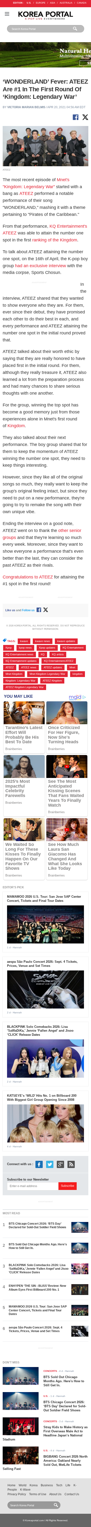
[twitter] (50, 1164)
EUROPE (40, 3)
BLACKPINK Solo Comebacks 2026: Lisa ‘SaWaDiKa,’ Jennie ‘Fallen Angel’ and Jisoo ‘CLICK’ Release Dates (40, 1031)
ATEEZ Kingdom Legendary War (25, 687)
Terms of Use (37, 1494)
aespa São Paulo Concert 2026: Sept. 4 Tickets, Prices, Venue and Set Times (42, 964)
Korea (34, 1485)
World (22, 1485)
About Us (55, 1494)
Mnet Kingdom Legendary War (47, 673)
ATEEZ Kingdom (52, 680)
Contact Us (72, 1494)
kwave (24, 641)
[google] (60, 1164)
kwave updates (66, 641)
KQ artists (58, 654)
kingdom (78, 673)
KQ (43, 654)
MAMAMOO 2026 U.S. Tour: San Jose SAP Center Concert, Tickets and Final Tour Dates (44, 899)
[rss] (71, 1164)
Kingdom (16, 425)
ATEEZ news (28, 667)
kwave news (42, 641)
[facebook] (39, 1164)
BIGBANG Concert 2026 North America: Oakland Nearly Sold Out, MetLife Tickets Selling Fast (45, 1463)
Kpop (9, 647)
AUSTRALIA (66, 3)
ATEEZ (26, 193)
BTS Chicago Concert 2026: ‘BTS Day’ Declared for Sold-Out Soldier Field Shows (37, 1225)
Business (47, 1485)
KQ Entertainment (73, 647)
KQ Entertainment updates (21, 660)
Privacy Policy (17, 1494)
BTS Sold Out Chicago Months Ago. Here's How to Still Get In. (63, 1381)
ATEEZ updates (53, 667)
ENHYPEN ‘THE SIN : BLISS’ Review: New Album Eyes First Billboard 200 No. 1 (37, 1287)
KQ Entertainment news (19, 654)
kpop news (25, 647)
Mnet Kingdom (14, 673)
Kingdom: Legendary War (20, 680)
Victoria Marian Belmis (26, 107)
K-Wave (25, 1489)
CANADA (81, 3)
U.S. (29, 3)
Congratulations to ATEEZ (28, 577)
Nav (7, 14)
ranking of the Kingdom (54, 240)
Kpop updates (47, 647)
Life (68, 1485)
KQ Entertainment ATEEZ (59, 660)
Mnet (72, 667)
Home (12, 1485)
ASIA (52, 3)
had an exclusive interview (40, 265)
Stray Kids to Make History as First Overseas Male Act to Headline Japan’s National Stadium (45, 1433)
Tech (59, 1485)
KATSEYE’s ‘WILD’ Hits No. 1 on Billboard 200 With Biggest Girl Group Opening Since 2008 (41, 1098)
